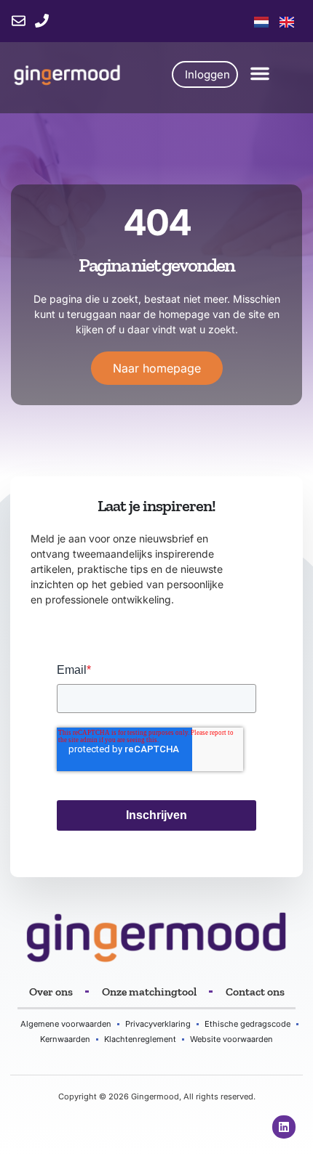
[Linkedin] (284, 1127)
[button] (260, 73)
